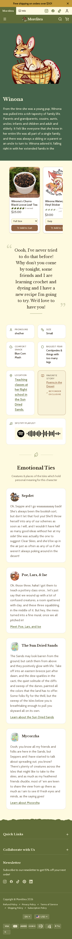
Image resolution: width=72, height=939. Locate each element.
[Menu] (4, 19)
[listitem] (52, 392)
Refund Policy (10, 904)
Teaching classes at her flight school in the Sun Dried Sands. (21, 394)
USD (44, 916)
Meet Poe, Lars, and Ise (25, 626)
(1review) (29, 208)
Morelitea (8, 11)
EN (27, 916)
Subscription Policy (37, 907)
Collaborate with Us (19, 850)
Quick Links (13, 834)
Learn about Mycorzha (25, 803)
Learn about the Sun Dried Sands (32, 717)
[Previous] (9, 201)
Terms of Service (49, 904)
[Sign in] (67, 11)
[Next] (63, 201)
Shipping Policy (15, 907)
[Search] (60, 19)
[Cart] (67, 19)
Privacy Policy (29, 904)
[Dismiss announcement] (67, 3)
